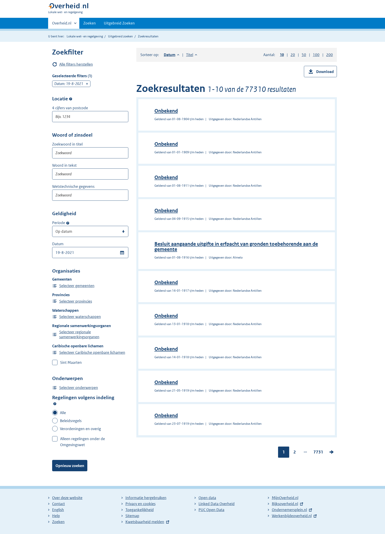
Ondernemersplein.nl (289, 509)
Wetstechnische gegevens (73, 186)
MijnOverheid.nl (285, 497)
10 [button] (282, 54)
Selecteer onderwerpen (78, 387)
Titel (191, 54)
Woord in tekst (64, 165)
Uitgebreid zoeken (120, 36)
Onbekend (166, 111)
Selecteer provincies (75, 301)
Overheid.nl (61, 25)
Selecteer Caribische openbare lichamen (92, 352)
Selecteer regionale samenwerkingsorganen (79, 334)
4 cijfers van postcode (70, 108)
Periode (58, 223)
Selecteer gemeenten (76, 285)
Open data (207, 497)
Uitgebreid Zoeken (119, 23)
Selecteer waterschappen (80, 316)
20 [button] (293, 54)
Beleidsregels (71, 420)
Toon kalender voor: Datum (122, 252)
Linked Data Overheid (217, 503)
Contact (58, 503)
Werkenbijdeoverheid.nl (292, 515)
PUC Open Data (211, 509)
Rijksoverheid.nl (285, 503)
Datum (57, 244)
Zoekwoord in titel (67, 144)
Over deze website (67, 497)
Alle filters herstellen (76, 64)
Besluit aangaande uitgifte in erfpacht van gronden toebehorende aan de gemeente (236, 246)
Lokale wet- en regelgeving (85, 36)
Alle (63, 412)
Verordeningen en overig (80, 428)
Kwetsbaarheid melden (144, 521)
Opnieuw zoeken (69, 465)
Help (56, 515)
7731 (318, 453)
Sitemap (132, 515)
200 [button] (329, 54)
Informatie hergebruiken (145, 497)
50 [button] (304, 54)
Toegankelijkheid (139, 509)
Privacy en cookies (140, 503)
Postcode (71, 99)
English (58, 509)
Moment (68, 223)
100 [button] (316, 54)
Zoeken (89, 23)
